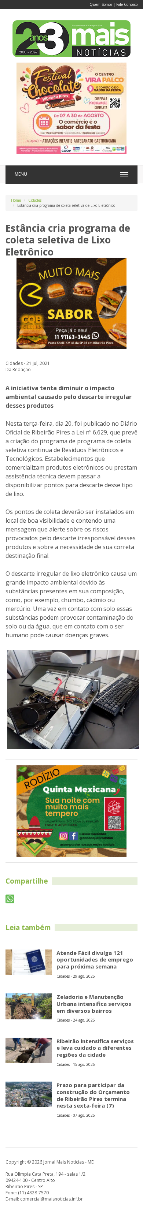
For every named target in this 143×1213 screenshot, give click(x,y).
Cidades (34, 200)
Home (16, 200)
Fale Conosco (127, 4)
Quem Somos (100, 4)
